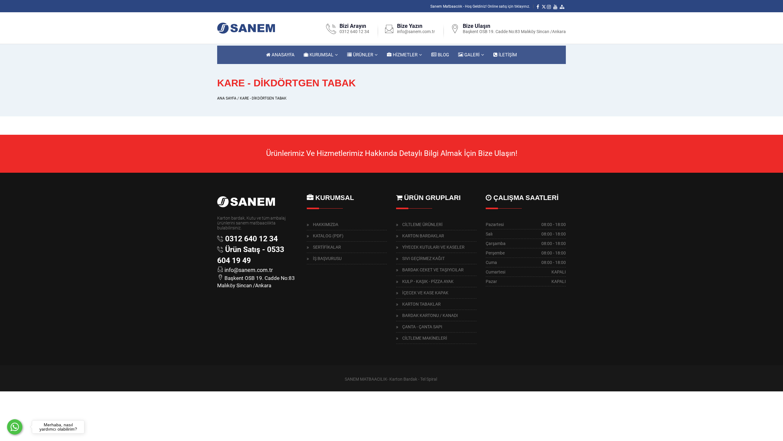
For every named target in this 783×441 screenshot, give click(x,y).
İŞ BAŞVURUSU (327, 258)
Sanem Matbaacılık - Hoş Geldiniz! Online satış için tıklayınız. (480, 6)
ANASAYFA (282, 55)
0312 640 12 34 (354, 31)
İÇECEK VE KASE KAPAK (425, 292)
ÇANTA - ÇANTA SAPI (422, 326)
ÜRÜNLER (362, 55)
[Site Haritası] (563, 6)
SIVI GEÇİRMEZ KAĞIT (423, 258)
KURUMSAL (320, 55)
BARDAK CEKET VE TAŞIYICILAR (433, 269)
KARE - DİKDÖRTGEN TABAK (263, 98)
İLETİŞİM (507, 55)
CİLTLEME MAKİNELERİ (424, 338)
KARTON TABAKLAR (421, 304)
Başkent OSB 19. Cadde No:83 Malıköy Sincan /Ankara (514, 31)
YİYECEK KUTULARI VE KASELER (433, 247)
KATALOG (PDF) (328, 235)
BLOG (442, 55)
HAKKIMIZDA (325, 224)
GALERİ (471, 55)
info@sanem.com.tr (416, 31)
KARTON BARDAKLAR (423, 235)
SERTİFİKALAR (327, 247)
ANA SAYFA (226, 98)
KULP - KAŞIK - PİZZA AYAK (428, 281)
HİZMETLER (404, 55)
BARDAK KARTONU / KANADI (430, 315)
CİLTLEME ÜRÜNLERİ (422, 224)
